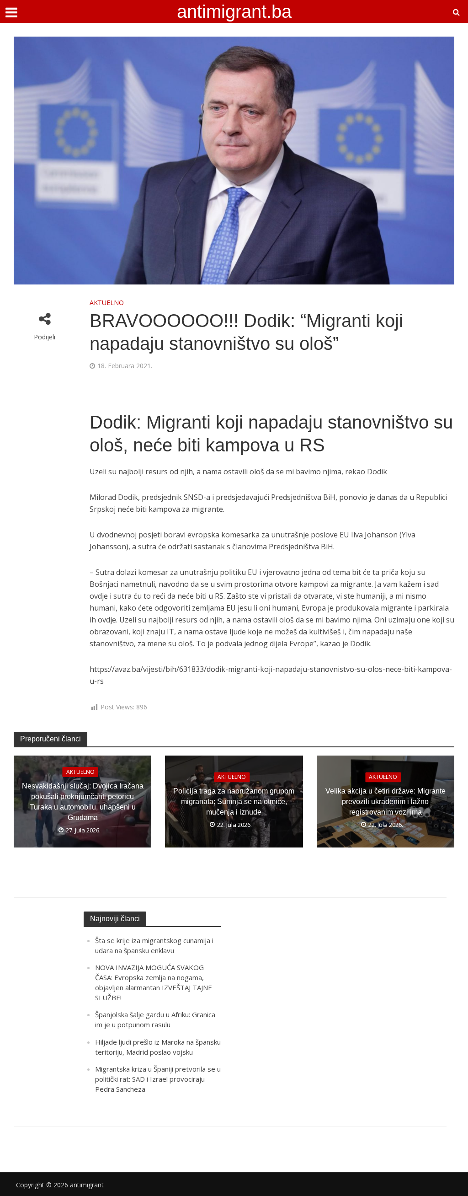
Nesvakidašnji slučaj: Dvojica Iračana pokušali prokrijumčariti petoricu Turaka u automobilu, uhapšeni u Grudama (83, 801)
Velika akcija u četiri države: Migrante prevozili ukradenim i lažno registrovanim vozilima (385, 802)
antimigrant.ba (234, 11)
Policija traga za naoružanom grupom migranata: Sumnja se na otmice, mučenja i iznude (233, 802)
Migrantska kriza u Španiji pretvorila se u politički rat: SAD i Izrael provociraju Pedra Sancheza (158, 1079)
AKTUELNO (107, 302)
